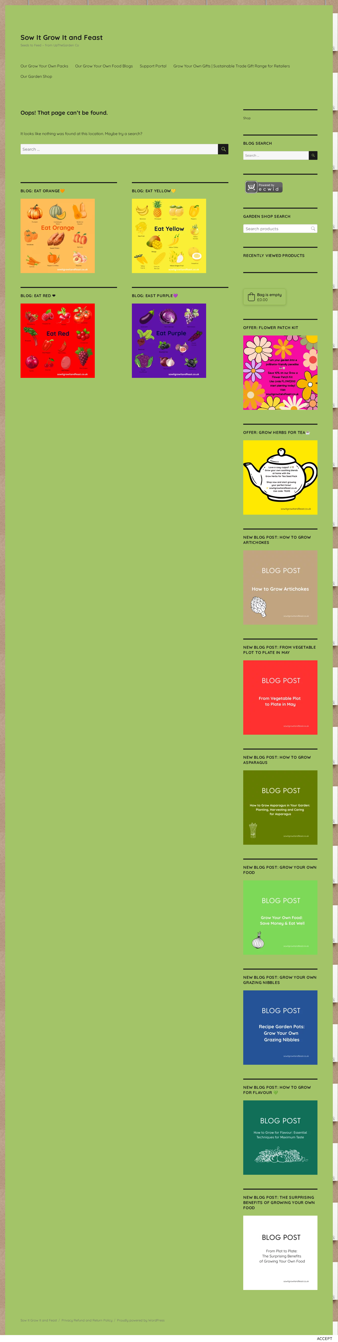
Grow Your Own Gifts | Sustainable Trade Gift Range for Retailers (231, 65)
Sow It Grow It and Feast (62, 37)
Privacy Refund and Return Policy (87, 1320)
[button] (264, 297)
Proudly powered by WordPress (141, 1320)
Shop (247, 118)
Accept (325, 1338)
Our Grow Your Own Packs (44, 65)
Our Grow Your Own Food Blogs (104, 65)
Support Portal (153, 65)
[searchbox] (280, 228)
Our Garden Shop (36, 76)
